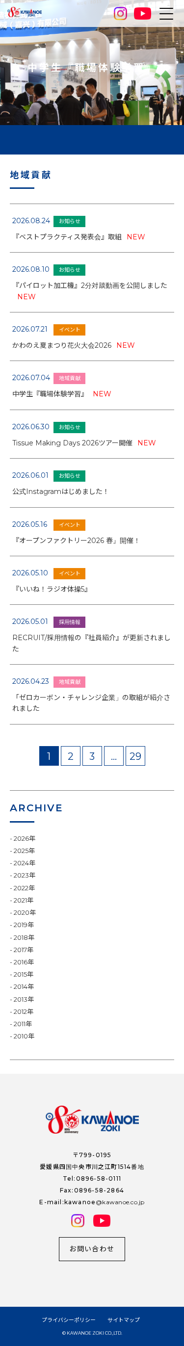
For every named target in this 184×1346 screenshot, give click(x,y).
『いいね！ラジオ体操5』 (51, 589)
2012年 (23, 1011)
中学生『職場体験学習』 (61, 393)
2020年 (25, 912)
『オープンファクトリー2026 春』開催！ (76, 540)
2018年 (24, 937)
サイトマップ (123, 1320)
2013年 (24, 999)
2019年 (24, 925)
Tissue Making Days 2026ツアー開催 (84, 443)
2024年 (24, 863)
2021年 (23, 900)
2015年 (23, 974)
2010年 (24, 1036)
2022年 (24, 888)
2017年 (23, 950)
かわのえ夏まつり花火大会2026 (73, 345)
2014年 (24, 986)
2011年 (23, 1024)
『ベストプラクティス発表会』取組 (78, 237)
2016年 (24, 962)
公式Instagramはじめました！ (60, 491)
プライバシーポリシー (69, 1320)
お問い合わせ (91, 1248)
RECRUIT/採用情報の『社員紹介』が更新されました (91, 643)
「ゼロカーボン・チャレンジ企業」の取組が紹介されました (91, 703)
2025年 (24, 850)
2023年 (24, 875)
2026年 (24, 838)
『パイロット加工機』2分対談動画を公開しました (89, 291)
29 (135, 756)
